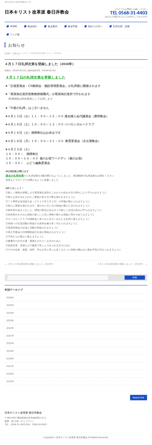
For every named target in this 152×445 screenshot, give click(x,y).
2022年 (10, 328)
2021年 (10, 335)
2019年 (10, 351)
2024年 (10, 313)
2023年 (10, 320)
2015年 (10, 381)
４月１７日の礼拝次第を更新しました (35, 77)
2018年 (10, 358)
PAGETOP (138, 397)
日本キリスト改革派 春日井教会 (37, 11)
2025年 (10, 305)
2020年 (10, 343)
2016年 (10, 374)
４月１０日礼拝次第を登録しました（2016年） (30, 264)
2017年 (10, 366)
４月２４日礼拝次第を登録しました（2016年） (122, 264)
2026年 (10, 297)
